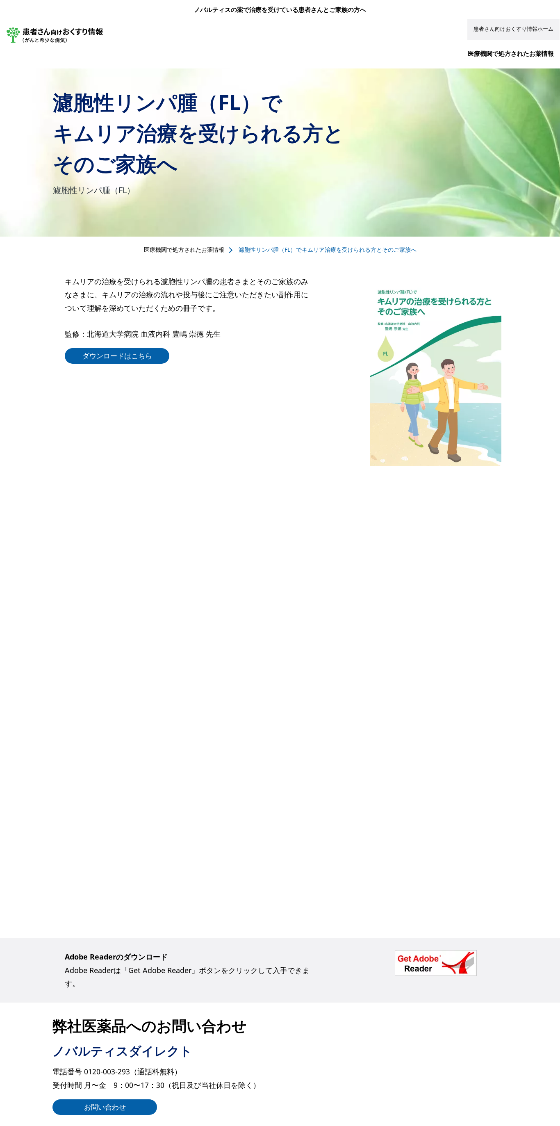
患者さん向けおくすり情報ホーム (513, 28)
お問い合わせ (105, 1107)
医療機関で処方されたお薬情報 (511, 53)
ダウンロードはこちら (117, 355)
